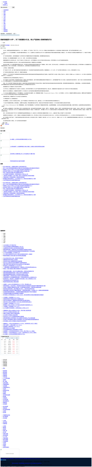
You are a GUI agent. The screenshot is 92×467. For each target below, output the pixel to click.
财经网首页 (6, 10)
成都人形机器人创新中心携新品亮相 (12, 313)
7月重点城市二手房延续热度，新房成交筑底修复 (14, 177)
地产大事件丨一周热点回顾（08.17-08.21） (13, 325)
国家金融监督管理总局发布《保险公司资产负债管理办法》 (17, 272)
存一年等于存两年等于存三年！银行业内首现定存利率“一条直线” (18, 254)
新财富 (4, 396)
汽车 (5, 17)
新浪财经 (5, 370)
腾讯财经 (5, 372)
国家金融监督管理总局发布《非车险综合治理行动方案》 (16, 274)
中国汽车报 (5, 433)
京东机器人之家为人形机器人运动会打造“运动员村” (15, 321)
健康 (5, 28)
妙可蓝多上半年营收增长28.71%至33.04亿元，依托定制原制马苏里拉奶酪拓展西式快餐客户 (24, 294)
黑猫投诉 (5, 402)
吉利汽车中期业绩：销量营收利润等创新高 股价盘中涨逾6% (17, 300)
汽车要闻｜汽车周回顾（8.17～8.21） (12, 297)
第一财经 (5, 381)
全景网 (4, 411)
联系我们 (12, 458)
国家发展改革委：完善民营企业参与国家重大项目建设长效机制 (18, 249)
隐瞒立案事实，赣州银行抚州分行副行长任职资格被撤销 (16, 275)
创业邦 (4, 388)
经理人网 (5, 430)
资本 (5, 13)
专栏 (5, 26)
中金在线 (5, 376)
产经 (5, 16)
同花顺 (4, 391)
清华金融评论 (6, 400)
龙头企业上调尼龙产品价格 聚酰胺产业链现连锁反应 (15, 262)
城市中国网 (5, 439)
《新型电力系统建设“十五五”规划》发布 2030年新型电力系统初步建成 (18, 175)
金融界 (4, 379)
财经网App (5, 4)
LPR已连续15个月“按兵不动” (10, 245)
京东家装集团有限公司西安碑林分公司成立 (13, 329)
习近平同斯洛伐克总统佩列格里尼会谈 (11, 180)
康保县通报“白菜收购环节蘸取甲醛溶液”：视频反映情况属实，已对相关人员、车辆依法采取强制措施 (26, 290)
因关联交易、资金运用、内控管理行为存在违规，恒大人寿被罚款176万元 (20, 278)
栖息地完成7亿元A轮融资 (9, 328)
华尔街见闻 (5, 399)
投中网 (4, 412)
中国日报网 (5, 438)
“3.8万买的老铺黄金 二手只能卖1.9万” (12, 252)
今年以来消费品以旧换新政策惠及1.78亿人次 (13, 246)
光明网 (4, 426)
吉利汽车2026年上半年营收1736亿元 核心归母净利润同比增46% (18, 301)
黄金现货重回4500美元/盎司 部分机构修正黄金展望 (15, 255)
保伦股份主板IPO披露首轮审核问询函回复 (13, 261)
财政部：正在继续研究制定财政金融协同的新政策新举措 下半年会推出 (19, 251)
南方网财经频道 (6, 409)
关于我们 (8, 458)
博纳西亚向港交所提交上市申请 (11, 259)
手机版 (5, 3)
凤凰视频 (5, 423)
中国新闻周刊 (6, 384)
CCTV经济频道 (6, 378)
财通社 (4, 445)
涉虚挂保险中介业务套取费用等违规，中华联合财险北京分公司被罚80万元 (20, 277)
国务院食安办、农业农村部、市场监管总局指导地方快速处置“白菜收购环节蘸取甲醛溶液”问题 (24, 285)
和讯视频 (5, 422)
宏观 (5, 11)
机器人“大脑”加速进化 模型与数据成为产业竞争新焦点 (16, 268)
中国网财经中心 (6, 387)
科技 (5, 19)
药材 (6, 124)
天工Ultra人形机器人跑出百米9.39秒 (11, 312)
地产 (5, 22)
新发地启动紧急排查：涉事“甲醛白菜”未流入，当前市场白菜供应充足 (19, 288)
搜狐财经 (5, 408)
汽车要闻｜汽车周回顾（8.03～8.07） (12, 306)
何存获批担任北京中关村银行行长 (11, 280)
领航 (5, 23)
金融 (5, 14)
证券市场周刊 (6, 447)
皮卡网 (4, 432)
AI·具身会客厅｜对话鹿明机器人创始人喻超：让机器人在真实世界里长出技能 (27, 146)
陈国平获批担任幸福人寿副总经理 (11, 281)
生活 (5, 25)
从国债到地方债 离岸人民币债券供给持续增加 (14, 248)
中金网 (4, 442)
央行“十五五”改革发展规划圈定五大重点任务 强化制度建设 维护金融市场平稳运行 (21, 168)
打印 (3, 46)
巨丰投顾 (5, 418)
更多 (4, 368)
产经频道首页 (9, 33)
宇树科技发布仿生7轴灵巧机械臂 (17, 161)
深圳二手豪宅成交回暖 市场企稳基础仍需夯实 (13, 172)
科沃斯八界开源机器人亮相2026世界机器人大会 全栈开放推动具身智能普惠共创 (21, 319)
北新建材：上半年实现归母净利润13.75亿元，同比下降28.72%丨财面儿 (19, 331)
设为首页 (5, 1)
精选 (5, 20)
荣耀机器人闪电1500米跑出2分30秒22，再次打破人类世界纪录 (17, 310)
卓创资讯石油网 (6, 394)
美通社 (4, 393)
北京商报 (5, 385)
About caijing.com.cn (36, 458)
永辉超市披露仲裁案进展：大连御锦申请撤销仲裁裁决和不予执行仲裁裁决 (20, 291)
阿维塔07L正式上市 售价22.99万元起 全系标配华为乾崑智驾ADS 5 (17, 169)
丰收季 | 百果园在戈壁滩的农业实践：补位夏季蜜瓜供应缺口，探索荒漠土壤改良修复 (22, 287)
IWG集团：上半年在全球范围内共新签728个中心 (21, 139)
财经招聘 (25, 458)
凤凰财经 (5, 375)
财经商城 (6, 31)
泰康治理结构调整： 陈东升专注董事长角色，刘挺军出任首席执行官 (19, 271)
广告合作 (16, 458)
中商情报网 (5, 441)
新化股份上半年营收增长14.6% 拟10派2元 (13, 265)
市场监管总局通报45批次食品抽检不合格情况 (14, 293)
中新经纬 (5, 397)
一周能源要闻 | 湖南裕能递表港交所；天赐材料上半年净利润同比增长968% (20, 267)
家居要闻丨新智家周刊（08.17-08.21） (12, 326)
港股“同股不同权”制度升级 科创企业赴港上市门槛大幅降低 (17, 264)
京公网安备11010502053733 (25, 463)
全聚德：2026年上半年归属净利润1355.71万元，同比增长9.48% (17, 284)
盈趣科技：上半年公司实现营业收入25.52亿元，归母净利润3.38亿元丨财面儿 (21, 323)
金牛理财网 (5, 416)
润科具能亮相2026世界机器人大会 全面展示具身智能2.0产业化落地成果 (19, 318)
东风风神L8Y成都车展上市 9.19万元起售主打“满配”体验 (22, 153)
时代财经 (8, 45)
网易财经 (5, 373)
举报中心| (30, 458)
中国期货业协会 (6, 415)
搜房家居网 (5, 435)
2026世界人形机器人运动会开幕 (11, 315)
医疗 (15, 33)
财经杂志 (6, 29)
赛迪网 (4, 427)
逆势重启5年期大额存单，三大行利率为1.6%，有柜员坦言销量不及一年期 (19, 178)
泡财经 (4, 444)
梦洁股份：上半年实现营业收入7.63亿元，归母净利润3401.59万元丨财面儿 (20, 332)
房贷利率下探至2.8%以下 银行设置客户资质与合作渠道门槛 (16, 171)
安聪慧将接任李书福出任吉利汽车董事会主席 (14, 298)
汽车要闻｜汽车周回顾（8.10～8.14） (12, 303)
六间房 (4, 420)
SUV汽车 (5, 436)
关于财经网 (3, 458)
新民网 (4, 429)
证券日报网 (5, 382)
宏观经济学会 (6, 390)
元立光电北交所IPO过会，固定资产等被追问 (13, 258)
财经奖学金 (20, 458)
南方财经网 (5, 406)
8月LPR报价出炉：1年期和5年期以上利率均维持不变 (14, 166)
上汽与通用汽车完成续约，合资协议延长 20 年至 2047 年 (15, 174)
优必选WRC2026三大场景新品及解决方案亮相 (14, 316)
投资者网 (5, 403)
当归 (8, 124)
